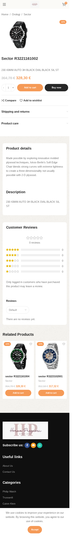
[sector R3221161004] (18, 356)
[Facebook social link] (27, 445)
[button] (18, 393)
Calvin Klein (9, 503)
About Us (8, 465)
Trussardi (8, 497)
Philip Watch (9, 491)
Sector (27, 14)
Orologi (16, 14)
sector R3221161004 (17, 376)
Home (4, 14)
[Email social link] (33, 445)
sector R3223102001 (50, 376)
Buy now (56, 87)
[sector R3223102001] (51, 356)
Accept (34, 529)
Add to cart (30, 87)
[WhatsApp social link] (39, 445)
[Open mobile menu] (4, 4)
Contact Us (9, 471)
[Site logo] (34, 4)
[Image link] (25, 430)
